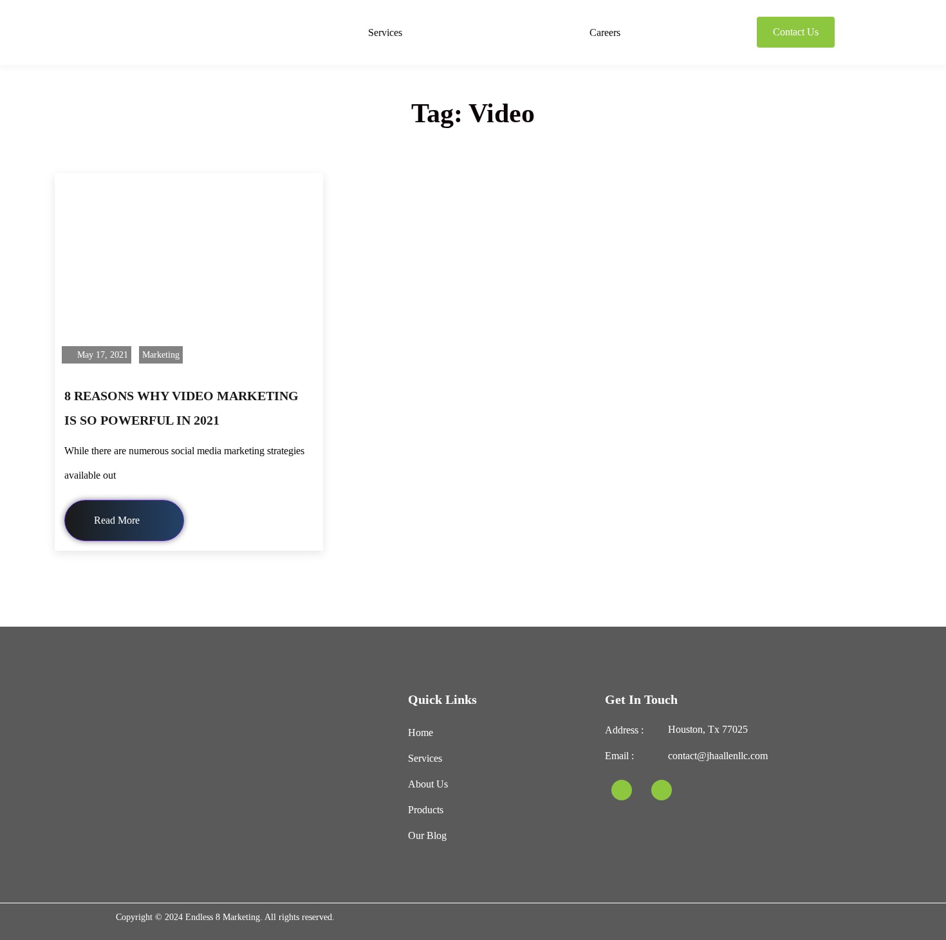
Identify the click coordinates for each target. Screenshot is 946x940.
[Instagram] (661, 790)
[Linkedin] (621, 790)
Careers (604, 32)
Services (385, 32)
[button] (388, 32)
